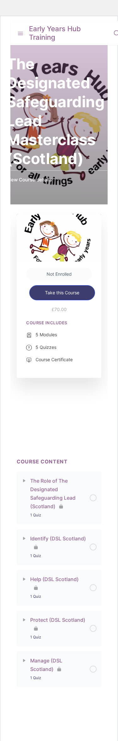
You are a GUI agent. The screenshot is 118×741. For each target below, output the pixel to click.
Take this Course (62, 292)
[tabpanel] (59, 424)
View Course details (29, 180)
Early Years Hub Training (55, 33)
